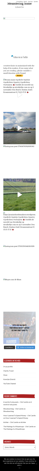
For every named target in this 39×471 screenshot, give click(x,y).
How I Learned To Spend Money (16, 418)
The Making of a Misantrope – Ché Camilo (18, 426)
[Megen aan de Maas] (19, 294)
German (30, 1)
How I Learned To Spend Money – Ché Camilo (19, 415)
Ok (19, 468)
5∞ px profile (8, 366)
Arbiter (23, 422)
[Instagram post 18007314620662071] (19, 328)
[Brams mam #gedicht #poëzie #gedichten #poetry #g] (19, 95)
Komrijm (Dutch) (9, 379)
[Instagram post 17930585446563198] (19, 261)
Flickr (5, 375)
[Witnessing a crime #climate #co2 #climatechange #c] (19, 128)
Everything (20, 1)
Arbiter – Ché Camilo (10, 422)
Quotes (36, 1)
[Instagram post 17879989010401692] (19, 195)
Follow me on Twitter (20, 57)
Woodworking (8, 411)
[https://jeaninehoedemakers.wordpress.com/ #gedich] (19, 228)
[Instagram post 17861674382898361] (19, 161)
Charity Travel (8, 371)
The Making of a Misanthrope (14, 429)
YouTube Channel (9, 383)
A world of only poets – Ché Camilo (15, 402)
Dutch (25, 1)
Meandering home (19, 3)
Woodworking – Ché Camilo (13, 409)
